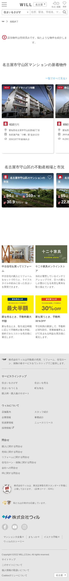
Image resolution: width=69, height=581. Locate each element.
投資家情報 (7, 422)
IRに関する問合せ (11, 473)
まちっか (33, 537)
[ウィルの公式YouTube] (15, 528)
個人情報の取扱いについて (15, 570)
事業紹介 (39, 417)
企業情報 (6, 417)
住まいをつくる (10, 388)
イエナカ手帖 (51, 537)
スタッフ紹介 (41, 412)
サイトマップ (9, 559)
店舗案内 (6, 412)
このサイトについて (12, 565)
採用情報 (7, 428)
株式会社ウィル (3, 21)
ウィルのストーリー (14, 541)
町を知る (39, 388)
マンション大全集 (13, 537)
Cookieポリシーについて (14, 575)
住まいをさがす (10, 383)
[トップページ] (26, 4)
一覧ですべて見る (55, 78)
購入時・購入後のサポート (15, 393)
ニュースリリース (43, 422)
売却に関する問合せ (12, 452)
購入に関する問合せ (12, 446)
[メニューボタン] (4, 4)
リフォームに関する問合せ (15, 457)
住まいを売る (41, 383)
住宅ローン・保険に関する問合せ (19, 462)
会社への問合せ (10, 468)
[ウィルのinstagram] (24, 527)
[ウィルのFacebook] (6, 528)
